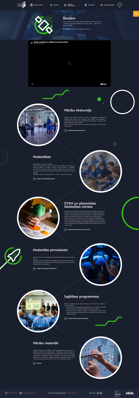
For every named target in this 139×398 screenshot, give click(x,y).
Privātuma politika (71, 393)
